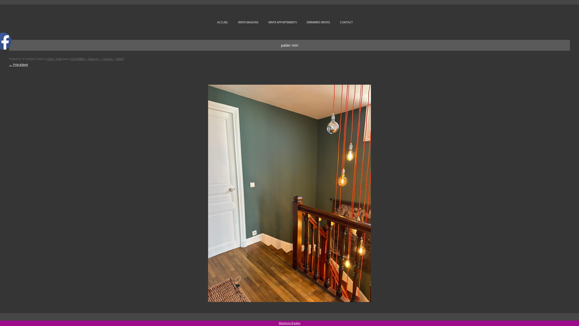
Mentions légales (289, 323)
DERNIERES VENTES (318, 22)
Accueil (222, 22)
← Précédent (18, 64)
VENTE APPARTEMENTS (282, 22)
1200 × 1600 (54, 59)
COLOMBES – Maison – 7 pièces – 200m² (97, 59)
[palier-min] (289, 193)
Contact (346, 22)
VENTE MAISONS (248, 22)
